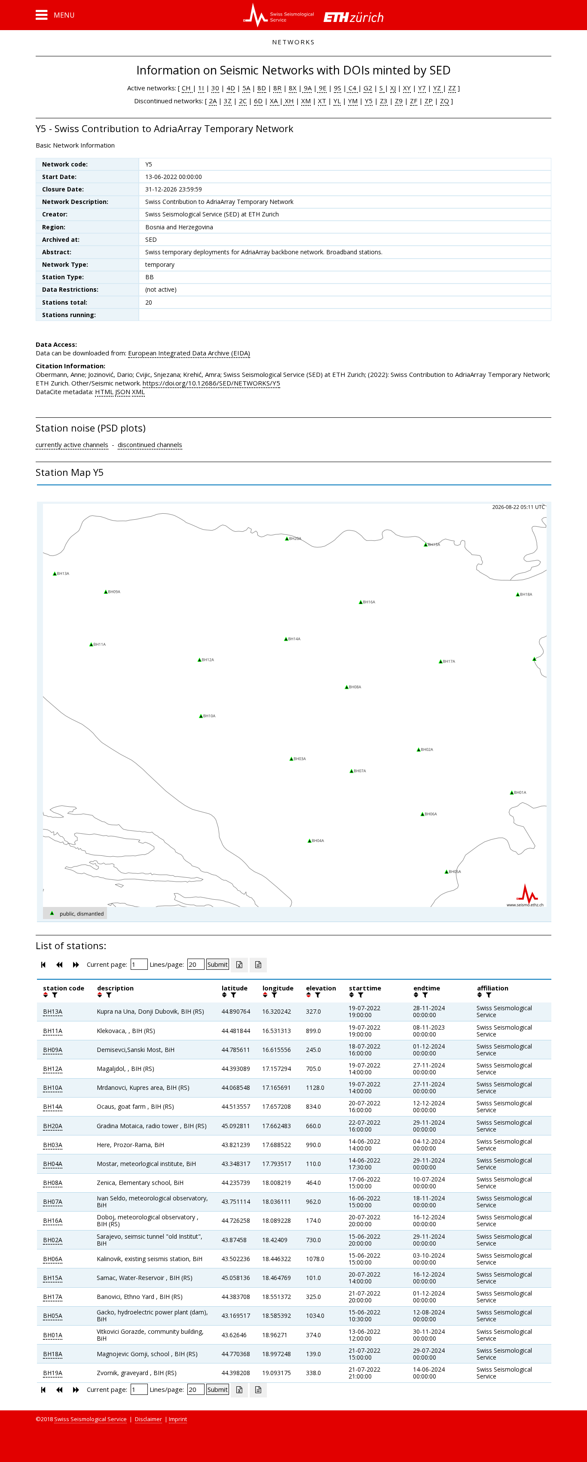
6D (258, 100)
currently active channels (72, 444)
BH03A (52, 1145)
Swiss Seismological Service (90, 1419)
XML (138, 391)
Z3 (384, 100)
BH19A (52, 1373)
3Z (228, 100)
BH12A (52, 1068)
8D (261, 87)
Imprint (178, 1419)
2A (213, 100)
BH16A (52, 1220)
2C (243, 100)
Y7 (422, 87)
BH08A (52, 1182)
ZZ (452, 87)
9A (307, 87)
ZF (413, 100)
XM (306, 100)
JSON (122, 391)
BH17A (52, 1296)
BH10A (52, 1087)
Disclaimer (148, 1419)
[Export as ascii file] (258, 965)
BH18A (52, 1354)
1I (201, 87)
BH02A (52, 1240)
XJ (393, 87)
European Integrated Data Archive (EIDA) (189, 353)
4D (230, 87)
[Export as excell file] (239, 965)
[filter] (54, 994)
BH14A (52, 1106)
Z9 (399, 100)
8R (277, 87)
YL (337, 100)
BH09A (52, 1050)
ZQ (444, 100)
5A (246, 87)
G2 (368, 87)
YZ (438, 87)
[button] (55, 15)
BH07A (52, 1201)
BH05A (52, 1315)
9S (337, 87)
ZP (429, 100)
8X (293, 87)
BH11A (52, 1031)
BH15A (52, 1278)
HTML (104, 391)
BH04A (52, 1164)
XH (288, 100)
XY (407, 87)
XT (322, 100)
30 (215, 87)
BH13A (52, 1011)
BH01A (52, 1335)
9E (322, 87)
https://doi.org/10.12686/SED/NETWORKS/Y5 (211, 383)
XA (274, 100)
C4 (352, 87)
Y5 (369, 100)
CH (187, 87)
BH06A (52, 1259)
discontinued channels (150, 444)
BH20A (52, 1126)
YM (353, 100)
